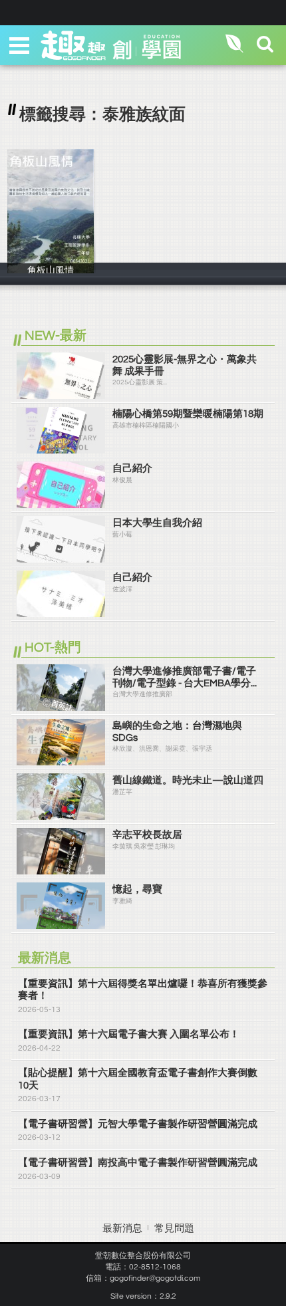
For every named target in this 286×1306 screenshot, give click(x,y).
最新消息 (122, 1229)
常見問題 (174, 1229)
